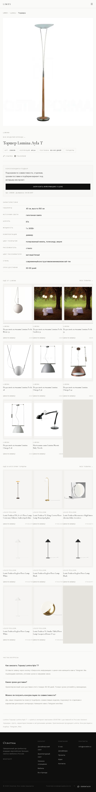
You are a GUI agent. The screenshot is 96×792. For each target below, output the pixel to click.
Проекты (61, 755)
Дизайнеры (63, 751)
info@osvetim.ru (85, 747)
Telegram (21, 156)
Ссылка (9, 156)
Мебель (41, 768)
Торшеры (70, 150)
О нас (60, 747)
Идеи (60, 759)
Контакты (62, 764)
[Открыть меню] (91, 4)
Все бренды (42, 773)
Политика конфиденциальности (58, 786)
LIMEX (5, 13)
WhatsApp (7, 759)
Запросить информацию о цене (48, 187)
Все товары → (86, 280)
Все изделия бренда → (14, 137)
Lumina (13, 13)
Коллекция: (28, 150)
